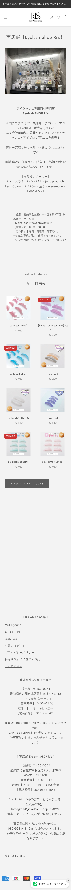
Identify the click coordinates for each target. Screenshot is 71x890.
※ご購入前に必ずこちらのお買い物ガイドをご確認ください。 (35, 3)
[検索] (59, 17)
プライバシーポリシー (19, 652)
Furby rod (52, 374)
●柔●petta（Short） (18, 462)
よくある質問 (13, 666)
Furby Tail (53, 418)
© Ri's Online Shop (15, 856)
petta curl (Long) (18, 325)
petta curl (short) (18, 374)
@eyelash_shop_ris (39, 809)
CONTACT (12, 639)
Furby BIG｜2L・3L (18, 418)
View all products (27, 483)
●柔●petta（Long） (52, 462)
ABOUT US (12, 632)
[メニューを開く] (5, 17)
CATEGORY (13, 625)
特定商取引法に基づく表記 (22, 659)
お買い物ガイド (15, 645)
